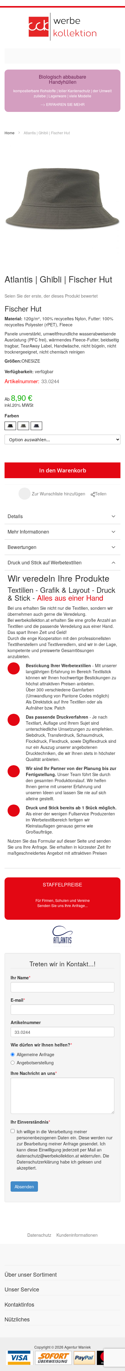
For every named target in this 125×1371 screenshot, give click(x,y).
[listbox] (62, 427)
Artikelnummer (26, 1022)
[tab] (62, 516)
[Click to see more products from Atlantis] (62, 936)
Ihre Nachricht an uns (33, 1073)
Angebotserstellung (35, 1062)
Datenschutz (39, 1235)
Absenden (24, 1186)
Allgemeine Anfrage (35, 1054)
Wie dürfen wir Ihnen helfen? (40, 1045)
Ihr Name (20, 977)
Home (10, 132)
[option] (10, 426)
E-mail (17, 1000)
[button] (52, 494)
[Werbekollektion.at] (62, 26)
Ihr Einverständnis (30, 1122)
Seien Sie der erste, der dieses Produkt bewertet (51, 296)
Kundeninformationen (77, 1235)
